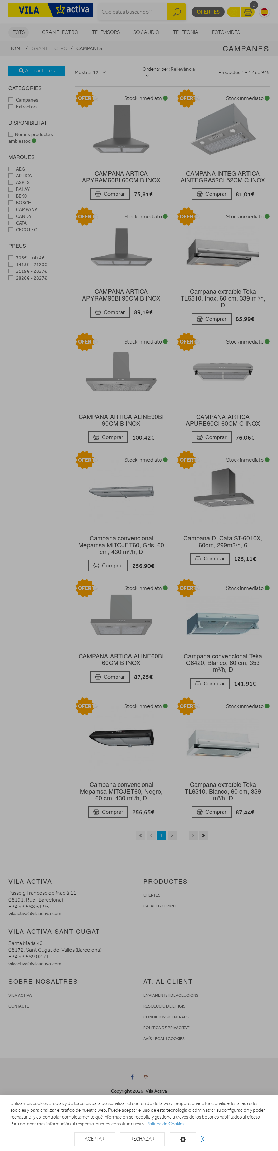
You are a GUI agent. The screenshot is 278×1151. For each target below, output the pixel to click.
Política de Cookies (165, 1124)
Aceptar (94, 1139)
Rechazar (142, 1139)
